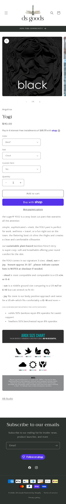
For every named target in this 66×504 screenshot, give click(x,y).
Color (4, 136)
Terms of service (51, 493)
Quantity (6, 177)
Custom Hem (8, 163)
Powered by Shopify (32, 493)
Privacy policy (34, 498)
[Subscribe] (56, 445)
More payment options (33, 209)
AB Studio (7, 398)
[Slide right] (39, 101)
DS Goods (20, 493)
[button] (6, 13)
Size (4, 150)
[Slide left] (26, 101)
